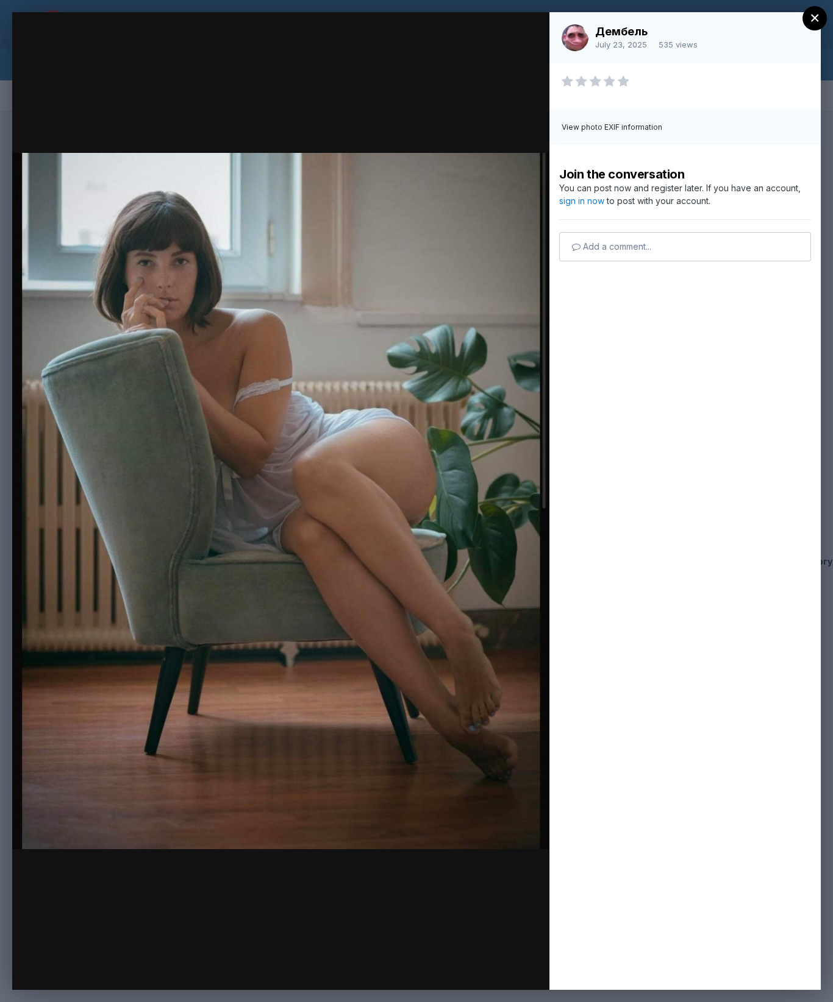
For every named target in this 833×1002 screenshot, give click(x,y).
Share (508, 968)
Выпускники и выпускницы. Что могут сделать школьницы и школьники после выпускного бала (284, 74)
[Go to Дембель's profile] (575, 37)
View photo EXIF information (612, 127)
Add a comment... (616, 246)
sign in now (581, 201)
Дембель (621, 31)
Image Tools (425, 968)
